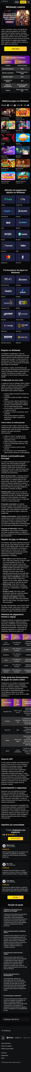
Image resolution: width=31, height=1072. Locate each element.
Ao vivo (11, 105)
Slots (25, 105)
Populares (3, 105)
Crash (18, 105)
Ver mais (15, 897)
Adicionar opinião (15, 838)
